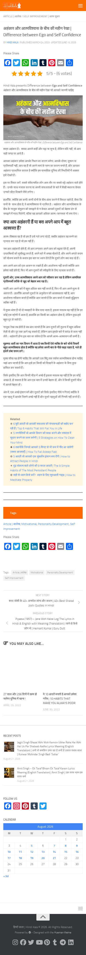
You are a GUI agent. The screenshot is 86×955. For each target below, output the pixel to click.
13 (43, 851)
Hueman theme (62, 932)
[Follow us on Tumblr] (55, 942)
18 (20, 858)
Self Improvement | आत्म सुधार (41, 16)
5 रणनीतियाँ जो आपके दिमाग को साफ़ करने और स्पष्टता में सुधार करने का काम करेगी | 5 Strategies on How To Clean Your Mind (42, 437)
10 (9, 851)
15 (65, 851)
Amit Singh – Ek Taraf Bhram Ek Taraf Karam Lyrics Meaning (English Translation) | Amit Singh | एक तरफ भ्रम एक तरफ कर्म (50, 772)
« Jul (6, 876)
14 (54, 851)
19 (31, 858)
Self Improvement (14, 578)
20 (43, 858)
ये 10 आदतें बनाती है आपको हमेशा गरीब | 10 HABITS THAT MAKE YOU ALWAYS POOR (60, 699)
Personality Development (53, 524)
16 (77, 851)
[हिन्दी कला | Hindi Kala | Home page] (15, 5)
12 (31, 851)
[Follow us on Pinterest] (47, 942)
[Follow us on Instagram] (15, 942)
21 (54, 858)
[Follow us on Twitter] (31, 942)
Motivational (29, 524)
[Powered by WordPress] (29, 932)
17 (9, 858)
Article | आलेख (12, 16)
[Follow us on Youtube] (39, 942)
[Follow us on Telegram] (63, 942)
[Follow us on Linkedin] (71, 942)
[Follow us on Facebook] (23, 942)
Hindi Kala (13, 42)
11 (20, 851)
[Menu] (80, 5)
